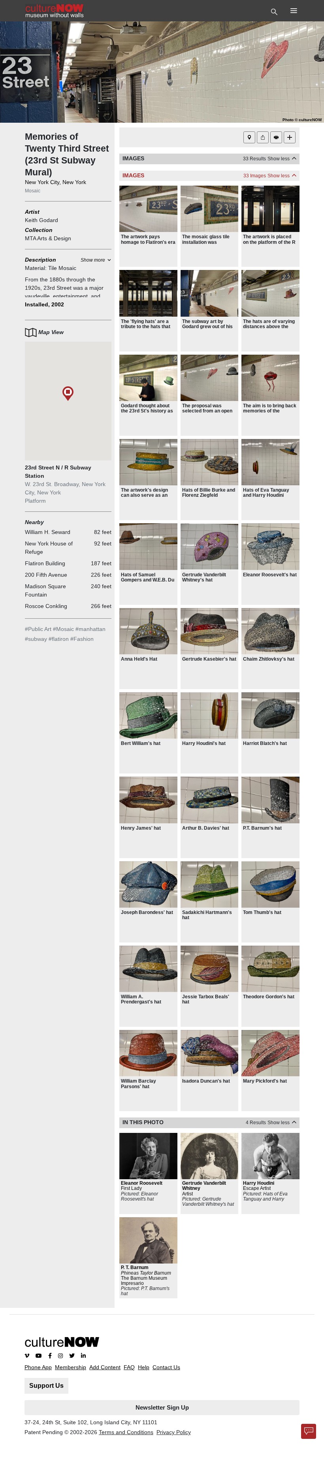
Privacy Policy (173, 1432)
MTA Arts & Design (48, 238)
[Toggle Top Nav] (275, 11)
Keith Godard (41, 220)
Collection (39, 230)
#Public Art (38, 629)
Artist (32, 212)
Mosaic (32, 191)
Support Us (46, 1385)
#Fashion (82, 639)
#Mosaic (63, 629)
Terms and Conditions (126, 1432)
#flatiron (59, 639)
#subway (36, 639)
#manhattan (90, 629)
